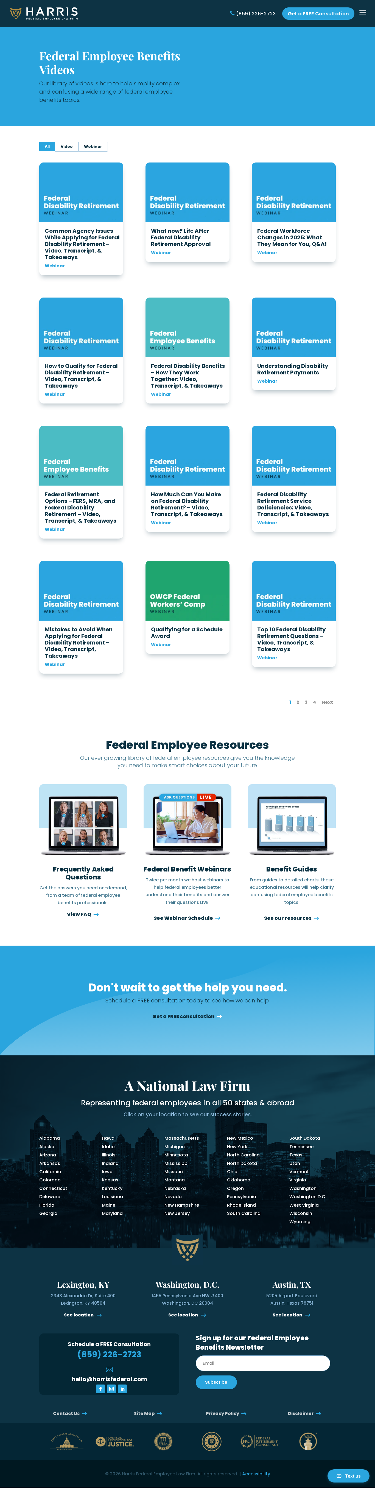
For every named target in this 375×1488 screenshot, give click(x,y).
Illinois (109, 1155)
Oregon (235, 1188)
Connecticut (53, 1188)
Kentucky (112, 1188)
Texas (296, 1155)
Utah (294, 1163)
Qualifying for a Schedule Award (187, 633)
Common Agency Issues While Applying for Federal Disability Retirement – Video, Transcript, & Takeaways (82, 244)
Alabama (49, 1138)
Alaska (46, 1147)
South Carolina (244, 1213)
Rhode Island (241, 1205)
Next (327, 702)
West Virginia (304, 1205)
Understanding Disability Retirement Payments (292, 369)
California (50, 1171)
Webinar (93, 146)
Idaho (108, 1147)
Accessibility (256, 1474)
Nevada (173, 1196)
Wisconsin (300, 1213)
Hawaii (109, 1138)
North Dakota (242, 1163)
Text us (353, 1476)
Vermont (299, 1171)
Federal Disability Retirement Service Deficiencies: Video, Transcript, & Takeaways (293, 504)
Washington (303, 1188)
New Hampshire (181, 1205)
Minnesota (176, 1155)
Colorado (50, 1180)
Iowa (107, 1171)
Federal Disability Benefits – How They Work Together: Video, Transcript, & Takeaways (188, 375)
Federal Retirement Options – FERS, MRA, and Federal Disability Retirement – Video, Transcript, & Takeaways (80, 508)
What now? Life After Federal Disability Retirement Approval (181, 237)
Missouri (173, 1171)
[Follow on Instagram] (111, 1389)
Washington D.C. (307, 1196)
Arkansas (49, 1163)
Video (67, 146)
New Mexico (240, 1138)
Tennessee (301, 1147)
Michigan (174, 1147)
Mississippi (176, 1163)
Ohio (232, 1171)
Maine (108, 1205)
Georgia (48, 1213)
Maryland (112, 1213)
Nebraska (175, 1188)
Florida (46, 1205)
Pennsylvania (241, 1196)
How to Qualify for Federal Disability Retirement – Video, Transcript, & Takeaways (81, 375)
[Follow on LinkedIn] (122, 1389)
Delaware (49, 1196)
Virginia (297, 1180)
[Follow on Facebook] (100, 1389)
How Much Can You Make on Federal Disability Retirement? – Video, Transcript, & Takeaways (187, 504)
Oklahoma (238, 1180)
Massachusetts (181, 1138)
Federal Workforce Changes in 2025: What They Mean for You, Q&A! (292, 237)
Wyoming (299, 1221)
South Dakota (304, 1138)
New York (237, 1147)
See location (79, 1315)
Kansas (110, 1180)
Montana (174, 1180)
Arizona (47, 1155)
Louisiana (112, 1196)
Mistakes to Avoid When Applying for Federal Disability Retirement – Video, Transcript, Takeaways (79, 643)
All (47, 146)
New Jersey (177, 1213)
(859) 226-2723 (256, 13)
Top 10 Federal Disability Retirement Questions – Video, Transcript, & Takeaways (291, 639)
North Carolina (243, 1155)
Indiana (110, 1163)
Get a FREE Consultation (318, 13)
